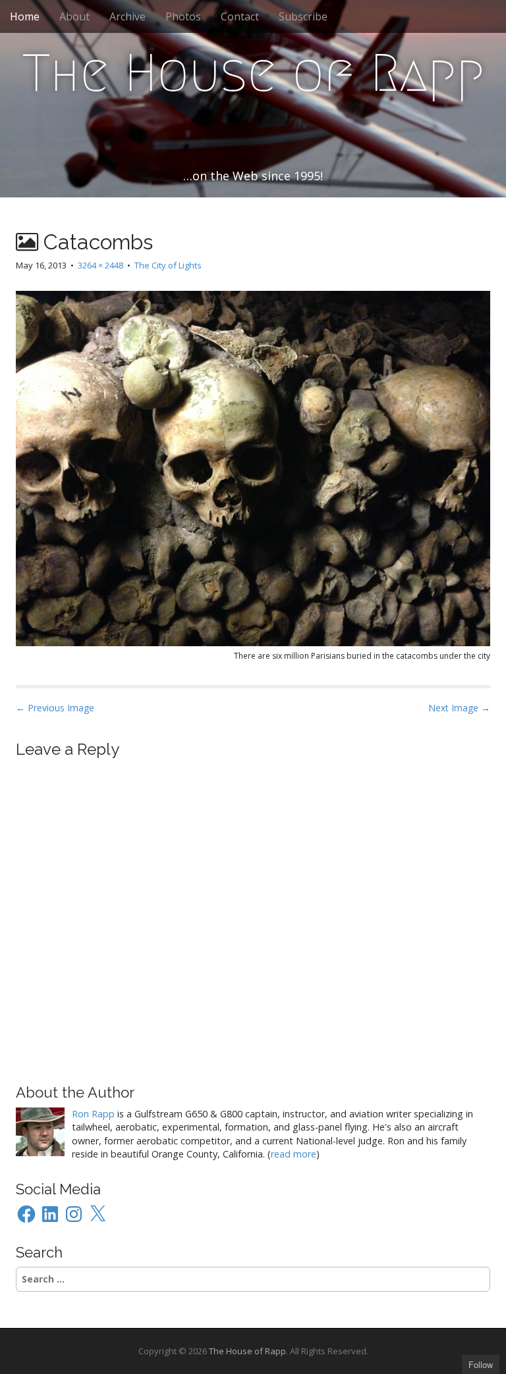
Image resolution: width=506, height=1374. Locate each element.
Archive (127, 16)
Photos (183, 16)
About (74, 16)
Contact (240, 16)
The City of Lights (168, 265)
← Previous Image (55, 707)
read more (293, 1154)
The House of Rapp (253, 73)
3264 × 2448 (100, 265)
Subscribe (303, 16)
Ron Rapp (93, 1113)
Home (25, 16)
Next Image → (459, 707)
